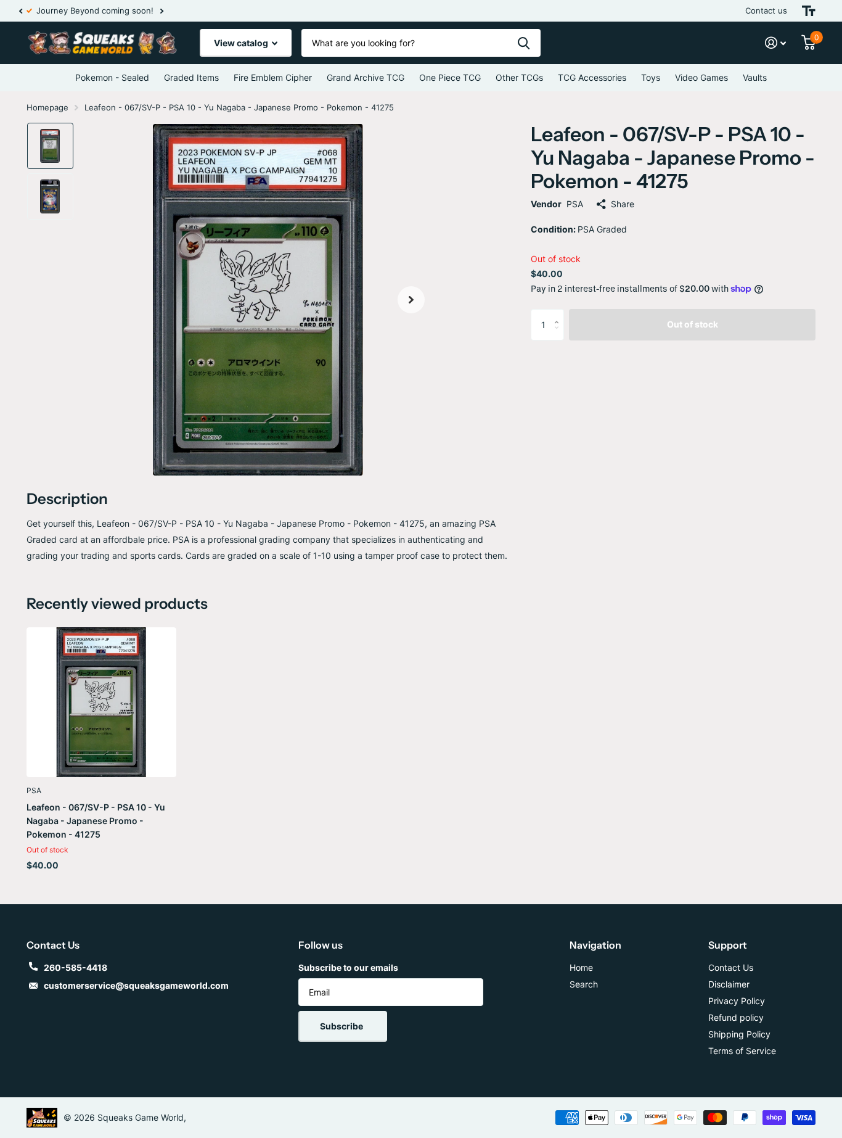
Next (166, 11)
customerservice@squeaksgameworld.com (136, 985)
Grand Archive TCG (365, 77)
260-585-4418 (75, 967)
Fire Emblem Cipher (273, 77)
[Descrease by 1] (559, 335)
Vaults (755, 77)
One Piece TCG (450, 77)
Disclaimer (729, 984)
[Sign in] (776, 43)
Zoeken (524, 43)
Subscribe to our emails (348, 967)
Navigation (595, 945)
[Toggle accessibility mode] (808, 11)
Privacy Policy (736, 1001)
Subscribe (342, 1026)
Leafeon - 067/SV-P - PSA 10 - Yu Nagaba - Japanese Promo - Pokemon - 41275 (96, 820)
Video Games (701, 77)
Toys (650, 77)
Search (584, 984)
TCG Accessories (592, 77)
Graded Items (191, 77)
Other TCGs (519, 77)
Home (581, 967)
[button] (20, 11)
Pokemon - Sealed (112, 77)
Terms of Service (742, 1050)
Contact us (766, 10)
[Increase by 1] (559, 313)
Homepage (47, 107)
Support (727, 945)
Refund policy (736, 1017)
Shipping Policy (739, 1034)
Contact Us (730, 967)
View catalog (242, 43)
